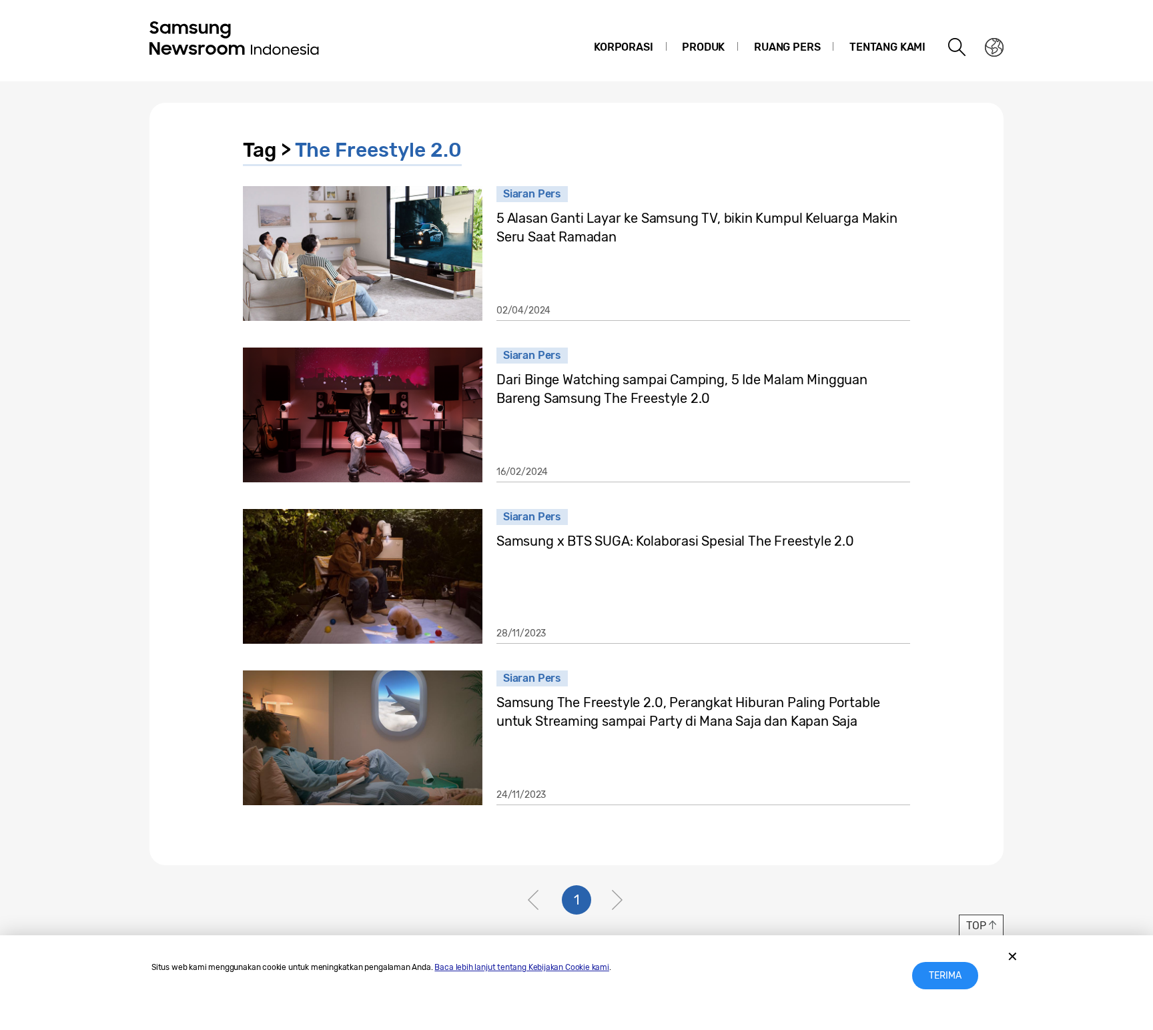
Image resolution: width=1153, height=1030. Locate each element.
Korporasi (623, 47)
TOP (976, 925)
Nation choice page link (994, 47)
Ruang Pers (787, 47)
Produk (703, 47)
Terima (945, 975)
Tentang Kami (887, 47)
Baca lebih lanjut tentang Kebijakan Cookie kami (521, 967)
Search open (957, 47)
